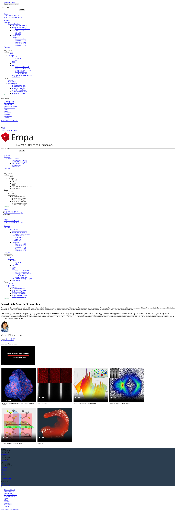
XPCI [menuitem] (13, 62)
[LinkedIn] (1, 475)
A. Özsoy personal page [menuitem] (19, 93)
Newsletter (7, 113)
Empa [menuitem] (6, 14)
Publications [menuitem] (15, 37)
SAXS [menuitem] (14, 63)
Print (2, 472)
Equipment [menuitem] (11, 55)
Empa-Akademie (9, 103)
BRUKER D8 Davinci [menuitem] (22, 67)
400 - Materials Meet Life (11, 211)
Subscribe (3, 483)
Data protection (5, 485)
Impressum (4, 469)
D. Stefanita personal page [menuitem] (19, 91)
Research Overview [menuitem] (14, 24)
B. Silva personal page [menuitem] (18, 88)
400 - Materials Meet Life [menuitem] (11, 15)
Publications (7, 114)
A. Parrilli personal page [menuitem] (19, 90)
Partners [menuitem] (10, 53)
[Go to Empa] (28, 147)
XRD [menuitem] (13, 65)
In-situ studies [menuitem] (16, 77)
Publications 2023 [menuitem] (20, 44)
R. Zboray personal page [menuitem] (19, 86)
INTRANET (9, 130)
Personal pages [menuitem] (12, 83)
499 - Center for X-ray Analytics (13, 213)
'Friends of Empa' (9, 101)
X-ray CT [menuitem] (14, 57)
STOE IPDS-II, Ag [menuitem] (21, 73)
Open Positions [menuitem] (16, 35)
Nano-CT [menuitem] (18, 58)
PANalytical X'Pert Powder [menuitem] (23, 70)
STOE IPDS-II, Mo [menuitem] (21, 72)
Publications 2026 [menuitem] (20, 39)
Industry (6, 109)
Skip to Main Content (10, 2)
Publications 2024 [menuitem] (20, 42)
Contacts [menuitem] (10, 80)
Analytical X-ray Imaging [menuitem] (19, 27)
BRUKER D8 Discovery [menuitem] (22, 68)
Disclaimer (4, 470)
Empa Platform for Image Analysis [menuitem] (22, 75)
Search (22, 9)
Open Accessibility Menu (11, 4)
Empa (6, 209)
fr (3, 127)
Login (15, 130)
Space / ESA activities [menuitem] (18, 30)
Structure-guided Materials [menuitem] (19, 25)
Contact (3, 129)
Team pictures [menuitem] (12, 82)
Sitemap (3, 474)
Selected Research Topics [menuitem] (22, 29)
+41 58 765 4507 (10, 339)
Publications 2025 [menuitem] (20, 40)
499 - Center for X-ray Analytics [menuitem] (13, 17)
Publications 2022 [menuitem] (20, 45)
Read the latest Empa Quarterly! (10, 121)
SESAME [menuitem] (18, 34)
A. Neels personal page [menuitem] (18, 85)
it (4, 127)
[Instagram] (2, 475)
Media (6, 111)
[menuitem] (7, 20)
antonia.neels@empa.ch (7, 340)
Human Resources (9, 108)
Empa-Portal (8, 104)
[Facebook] (4, 475)
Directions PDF (5, 454)
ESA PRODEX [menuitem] (20, 32)
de (2, 127)
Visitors (6, 117)
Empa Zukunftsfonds (10, 106)
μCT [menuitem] (16, 60)
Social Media (8, 116)
